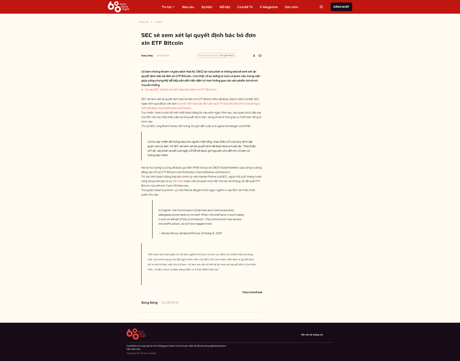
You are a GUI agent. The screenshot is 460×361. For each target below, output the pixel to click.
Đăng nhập (341, 7)
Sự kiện (206, 7)
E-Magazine (269, 7)
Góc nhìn (291, 7)
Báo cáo (188, 7)
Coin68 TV (245, 7)
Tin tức (167, 7)
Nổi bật (225, 7)
